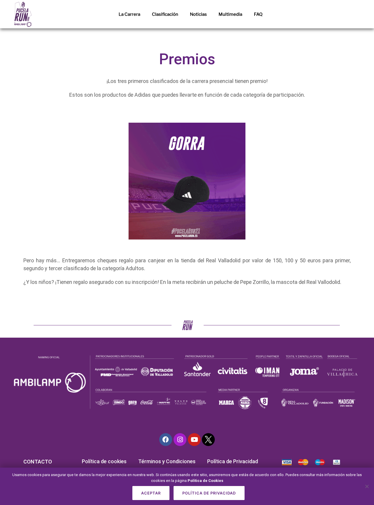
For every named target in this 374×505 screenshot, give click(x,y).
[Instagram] (180, 439)
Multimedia (230, 14)
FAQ (258, 14)
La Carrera (129, 14)
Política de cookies (104, 461)
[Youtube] (194, 439)
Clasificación (165, 14)
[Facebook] (165, 439)
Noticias (198, 14)
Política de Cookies (205, 480)
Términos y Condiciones (166, 461)
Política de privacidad (209, 493)
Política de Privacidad (232, 461)
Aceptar (151, 493)
